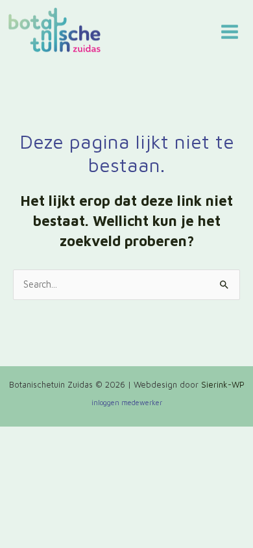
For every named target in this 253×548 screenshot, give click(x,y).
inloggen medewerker (126, 402)
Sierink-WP (223, 385)
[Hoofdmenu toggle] (230, 32)
